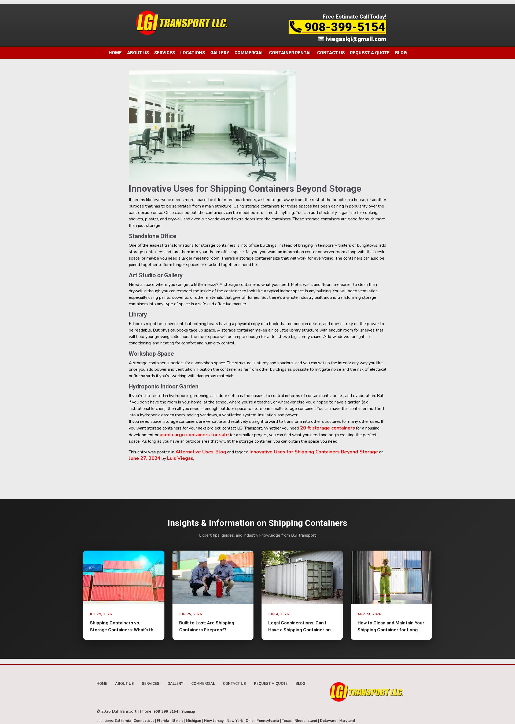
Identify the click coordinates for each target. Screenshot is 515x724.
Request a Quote (370, 52)
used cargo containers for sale (194, 434)
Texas (287, 720)
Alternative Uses (194, 452)
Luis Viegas (180, 458)
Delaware (328, 720)
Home (115, 52)
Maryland (347, 720)
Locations (192, 52)
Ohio (249, 720)
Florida (163, 720)
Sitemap (188, 711)
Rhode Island (306, 720)
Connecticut (144, 720)
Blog (401, 52)
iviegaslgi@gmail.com (355, 38)
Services (164, 52)
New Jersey (214, 720)
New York (235, 720)
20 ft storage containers (327, 428)
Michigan (193, 720)
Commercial (249, 52)
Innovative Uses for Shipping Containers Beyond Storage (313, 452)
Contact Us (331, 52)
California (123, 720)
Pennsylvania (267, 720)
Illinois (177, 720)
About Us (138, 52)
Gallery (219, 52)
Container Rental (290, 52)
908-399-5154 (343, 27)
